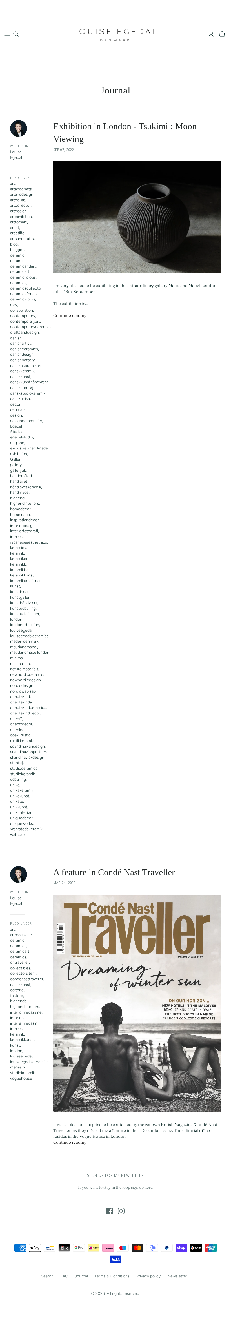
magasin (17, 1067)
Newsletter (177, 1276)
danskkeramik (22, 371)
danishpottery (22, 360)
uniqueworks (21, 823)
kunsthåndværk (23, 602)
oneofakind (20, 696)
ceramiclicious (23, 277)
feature (16, 995)
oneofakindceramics (28, 707)
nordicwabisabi (23, 691)
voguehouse (21, 1078)
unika (14, 785)
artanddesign (21, 194)
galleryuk (18, 470)
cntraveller (19, 962)
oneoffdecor (21, 724)
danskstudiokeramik (27, 393)
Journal (81, 1276)
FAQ (64, 1276)
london (16, 619)
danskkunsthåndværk (29, 382)
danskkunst (20, 376)
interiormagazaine (26, 1012)
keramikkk (19, 569)
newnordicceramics (27, 674)
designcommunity (26, 420)
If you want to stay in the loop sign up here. (115, 1187)
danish (16, 338)
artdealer (18, 211)
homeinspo (20, 514)
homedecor (20, 509)
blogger (17, 249)
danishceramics (24, 349)
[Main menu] (7, 34)
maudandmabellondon (29, 652)
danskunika (20, 398)
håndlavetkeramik (25, 487)
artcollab (17, 200)
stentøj (16, 762)
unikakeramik (21, 790)
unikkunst (18, 807)
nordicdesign (21, 685)
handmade (19, 492)
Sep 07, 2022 (63, 149)
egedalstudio (21, 437)
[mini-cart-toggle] (222, 34)
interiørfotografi (24, 531)
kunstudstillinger (24, 613)
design (16, 415)
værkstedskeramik (26, 829)
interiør (16, 1017)
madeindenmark (24, 641)
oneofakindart (22, 702)
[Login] (211, 34)
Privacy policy (148, 1276)
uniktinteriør (21, 812)
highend (17, 498)
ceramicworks (22, 299)
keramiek (18, 547)
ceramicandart (23, 266)
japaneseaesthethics (28, 542)
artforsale (18, 222)
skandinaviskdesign (27, 757)
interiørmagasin (23, 1023)
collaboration (21, 310)
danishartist (20, 343)
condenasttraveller (26, 979)
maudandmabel (23, 647)
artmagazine (21, 934)
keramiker (19, 558)
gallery (16, 464)
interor (16, 536)
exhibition (18, 453)
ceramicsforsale (24, 293)
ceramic (17, 255)
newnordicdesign (25, 680)
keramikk (18, 564)
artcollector (20, 205)
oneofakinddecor (25, 713)
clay (13, 304)
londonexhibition (24, 624)
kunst (15, 586)
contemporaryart (25, 321)
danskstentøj (21, 387)
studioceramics (23, 768)
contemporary (22, 315)
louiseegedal (21, 630)
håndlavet (18, 481)
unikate (16, 801)
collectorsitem (23, 973)
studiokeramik (22, 774)
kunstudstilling (23, 608)
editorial (17, 990)
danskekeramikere (26, 365)
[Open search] (16, 34)
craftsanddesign (24, 332)
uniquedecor (21, 818)
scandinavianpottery (28, 751)
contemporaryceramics (31, 326)
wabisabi (17, 834)
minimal (17, 658)
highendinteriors (24, 503)
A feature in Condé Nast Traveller (114, 872)
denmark (18, 409)
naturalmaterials (24, 669)
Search (47, 1276)
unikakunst (19, 796)
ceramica (18, 260)
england (17, 442)
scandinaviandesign (27, 746)
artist (14, 227)
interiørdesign (22, 525)
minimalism (20, 663)
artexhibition (21, 216)
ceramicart (19, 271)
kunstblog (19, 591)
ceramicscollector (26, 288)
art (12, 183)
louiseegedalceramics (29, 636)
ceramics (18, 282)
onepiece (18, 729)
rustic (26, 735)
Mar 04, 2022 (64, 882)
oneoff (16, 718)
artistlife (17, 233)
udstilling (18, 779)
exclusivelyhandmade (29, 448)
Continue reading (69, 315)
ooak (14, 735)
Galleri (15, 459)
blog (14, 244)
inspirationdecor (24, 520)
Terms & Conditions (112, 1276)
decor (15, 404)
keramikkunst (22, 575)
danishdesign (22, 354)
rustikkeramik (22, 740)
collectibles (20, 968)
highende (18, 1001)
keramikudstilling (25, 580)
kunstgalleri (20, 597)
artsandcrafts (22, 238)
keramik (17, 553)
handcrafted (21, 475)
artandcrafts (21, 189)
